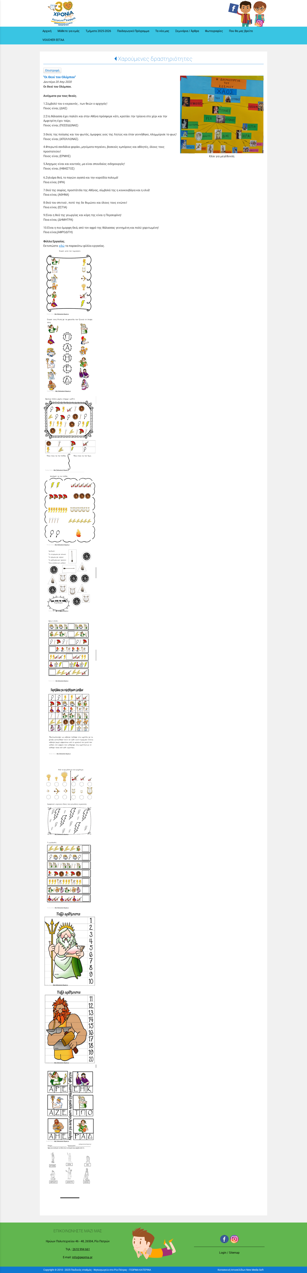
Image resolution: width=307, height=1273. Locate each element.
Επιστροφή (52, 70)
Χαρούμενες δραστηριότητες (155, 58)
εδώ (61, 246)
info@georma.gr (82, 1257)
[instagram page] (260, 13)
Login (222, 1252)
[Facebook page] (240, 13)
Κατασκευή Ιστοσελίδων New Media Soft (241, 1269)
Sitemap (234, 1252)
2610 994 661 (81, 1249)
